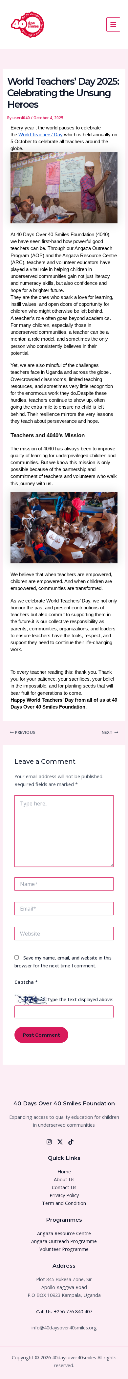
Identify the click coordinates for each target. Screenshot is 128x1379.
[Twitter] (60, 1142)
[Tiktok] (71, 1142)
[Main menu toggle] (113, 24)
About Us (64, 1179)
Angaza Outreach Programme (64, 1241)
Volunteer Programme (64, 1249)
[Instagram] (49, 1142)
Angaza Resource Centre (64, 1233)
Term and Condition (64, 1203)
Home (64, 1171)
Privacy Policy (64, 1195)
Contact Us (64, 1187)
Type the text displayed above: (80, 999)
